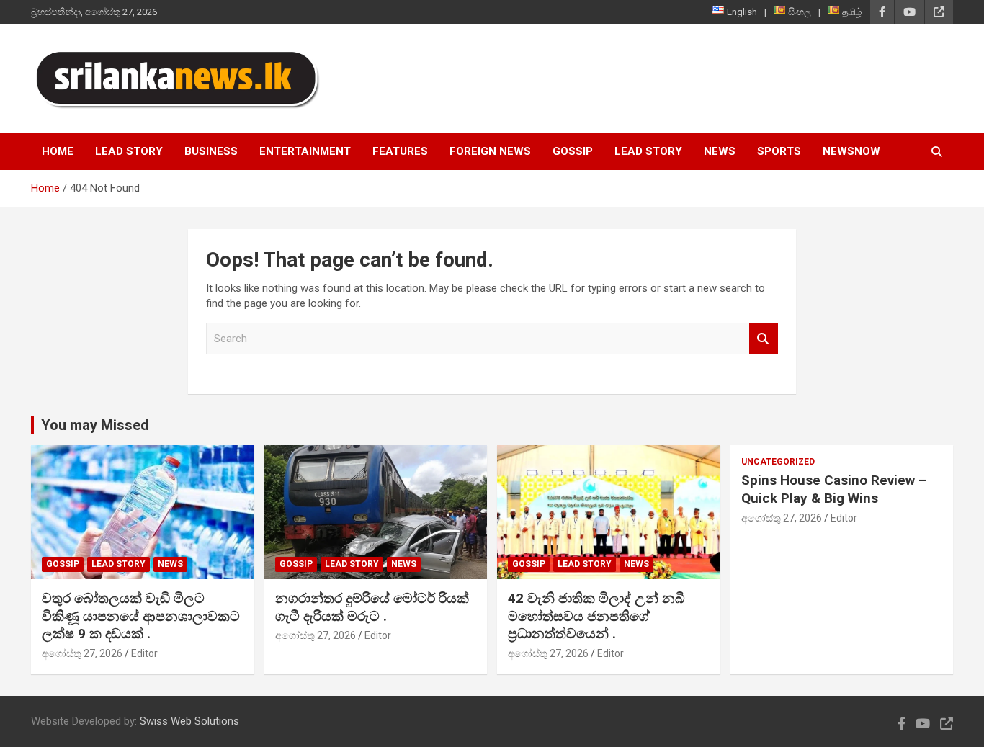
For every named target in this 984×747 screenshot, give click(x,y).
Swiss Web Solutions (189, 721)
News (719, 151)
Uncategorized (778, 462)
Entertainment (305, 151)
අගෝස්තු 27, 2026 (82, 653)
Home (57, 151)
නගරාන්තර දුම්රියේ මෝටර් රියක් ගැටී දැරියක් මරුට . (372, 607)
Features (400, 151)
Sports (779, 151)
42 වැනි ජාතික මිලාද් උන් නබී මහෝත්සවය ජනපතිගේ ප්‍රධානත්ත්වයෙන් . (596, 616)
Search (763, 339)
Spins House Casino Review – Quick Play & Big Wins (834, 489)
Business (211, 151)
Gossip (573, 151)
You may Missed (95, 425)
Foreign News (490, 151)
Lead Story (129, 151)
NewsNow (851, 151)
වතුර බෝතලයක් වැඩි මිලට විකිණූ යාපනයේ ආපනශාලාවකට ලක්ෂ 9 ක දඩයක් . (141, 616)
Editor (144, 653)
